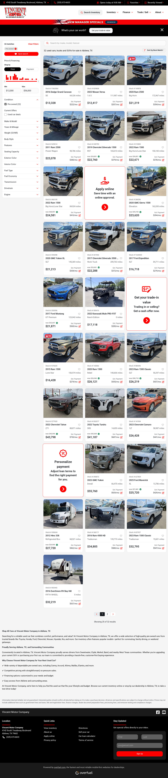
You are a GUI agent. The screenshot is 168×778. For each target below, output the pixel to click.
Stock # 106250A (52, 89)
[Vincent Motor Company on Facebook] (157, 712)
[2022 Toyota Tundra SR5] (105, 403)
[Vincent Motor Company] (15, 12)
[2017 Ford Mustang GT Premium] (63, 292)
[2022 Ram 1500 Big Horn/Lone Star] (146, 126)
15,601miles (158, 539)
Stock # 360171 (93, 532)
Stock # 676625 (51, 366)
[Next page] (113, 614)
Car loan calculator (87, 736)
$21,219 (134, 103)
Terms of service (86, 740)
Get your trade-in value (101, 30)
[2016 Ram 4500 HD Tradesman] (105, 514)
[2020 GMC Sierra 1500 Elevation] (146, 181)
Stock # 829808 (93, 89)
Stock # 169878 (135, 89)
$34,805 (92, 546)
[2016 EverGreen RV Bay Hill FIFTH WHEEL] (63, 569)
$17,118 (92, 324)
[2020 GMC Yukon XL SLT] (63, 236)
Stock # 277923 (51, 421)
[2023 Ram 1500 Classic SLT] (146, 347)
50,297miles (158, 373)
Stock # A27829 (135, 477)
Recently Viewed (155, 2)
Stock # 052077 (93, 421)
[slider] (4, 81)
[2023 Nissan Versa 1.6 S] (105, 70)
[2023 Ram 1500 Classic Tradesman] (146, 514)
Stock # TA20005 (135, 255)
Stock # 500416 (93, 310)
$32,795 (134, 546)
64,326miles (75, 95)
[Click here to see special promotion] (84, 22)
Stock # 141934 (135, 421)
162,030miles (158, 206)
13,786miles (158, 484)
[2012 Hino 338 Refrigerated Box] (63, 514)
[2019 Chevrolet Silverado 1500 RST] (105, 126)
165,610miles (116, 151)
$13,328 (51, 103)
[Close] (162, 29)
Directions (83, 728)
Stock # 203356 (51, 310)
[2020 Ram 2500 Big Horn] (146, 70)
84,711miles (158, 262)
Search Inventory (92, 12)
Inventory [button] (111, 12)
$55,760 (92, 491)
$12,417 (92, 103)
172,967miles (158, 95)
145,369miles (75, 262)
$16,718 (134, 269)
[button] (27, 2)
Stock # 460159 (51, 199)
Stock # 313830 (135, 144)
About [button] (158, 12)
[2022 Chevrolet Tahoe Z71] (63, 403)
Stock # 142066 (93, 366)
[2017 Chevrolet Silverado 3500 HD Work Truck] (105, 236)
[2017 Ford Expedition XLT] (146, 236)
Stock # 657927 (135, 532)
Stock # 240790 (93, 144)
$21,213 (51, 269)
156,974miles (75, 373)
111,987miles (116, 95)
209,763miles (116, 262)
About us (48, 732)
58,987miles (158, 428)
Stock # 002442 (51, 588)
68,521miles (75, 539)
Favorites (134, 2)
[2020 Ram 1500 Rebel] (105, 347)
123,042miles (75, 317)
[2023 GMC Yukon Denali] (105, 458)
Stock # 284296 (135, 199)
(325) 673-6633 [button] (63, 2)
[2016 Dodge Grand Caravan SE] (63, 70)
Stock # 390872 (93, 477)
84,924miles (75, 206)
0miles (119, 317)
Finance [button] (126, 12)
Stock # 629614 (51, 144)
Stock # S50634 (51, 532)
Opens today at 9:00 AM (110, 2)
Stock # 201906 (93, 255)
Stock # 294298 (51, 255)
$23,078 (51, 158)
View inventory (50, 728)
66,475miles (116, 484)
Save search (23, 54)
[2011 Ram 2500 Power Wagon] (63, 126)
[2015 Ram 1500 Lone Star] (63, 347)
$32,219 (51, 602)
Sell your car (84, 732)
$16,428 (51, 380)
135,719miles (116, 539)
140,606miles (116, 373)
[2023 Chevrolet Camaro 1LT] (146, 403)
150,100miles (158, 151)
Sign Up (140, 754)
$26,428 (134, 435)
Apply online (49, 736)
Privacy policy (50, 740)
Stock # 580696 (135, 366)
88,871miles (75, 428)
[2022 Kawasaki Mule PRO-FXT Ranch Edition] (105, 292)
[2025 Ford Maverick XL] (146, 458)
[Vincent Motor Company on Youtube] (163, 712)
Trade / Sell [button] (142, 12)
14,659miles (116, 428)
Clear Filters (33, 44)
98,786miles (75, 151)
